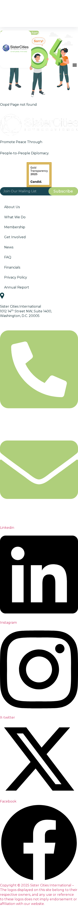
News (8, 247)
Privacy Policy (15, 277)
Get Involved (15, 237)
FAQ (7, 257)
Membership (14, 227)
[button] (74, 64)
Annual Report (16, 287)
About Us (12, 207)
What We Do (15, 217)
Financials (12, 267)
